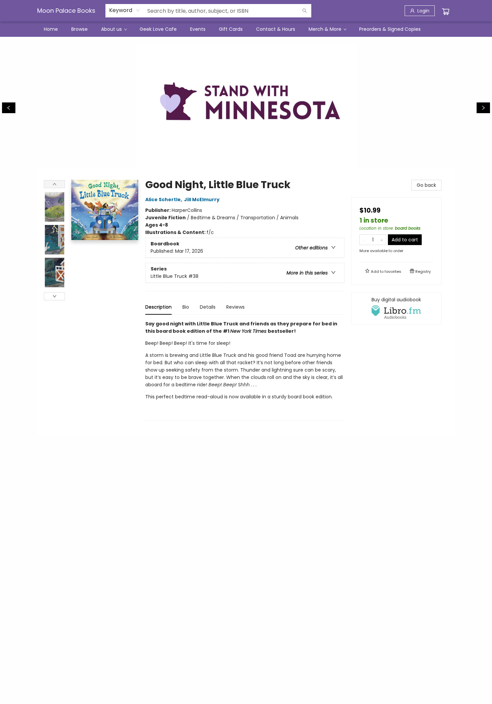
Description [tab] (158, 307)
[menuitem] (51, 29)
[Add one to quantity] (382, 239)
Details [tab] (208, 307)
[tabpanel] (244, 370)
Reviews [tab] (235, 307)
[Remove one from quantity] (364, 239)
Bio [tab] (185, 307)
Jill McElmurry (202, 199)
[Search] (304, 10)
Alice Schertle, (164, 199)
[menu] (246, 29)
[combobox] (124, 10)
